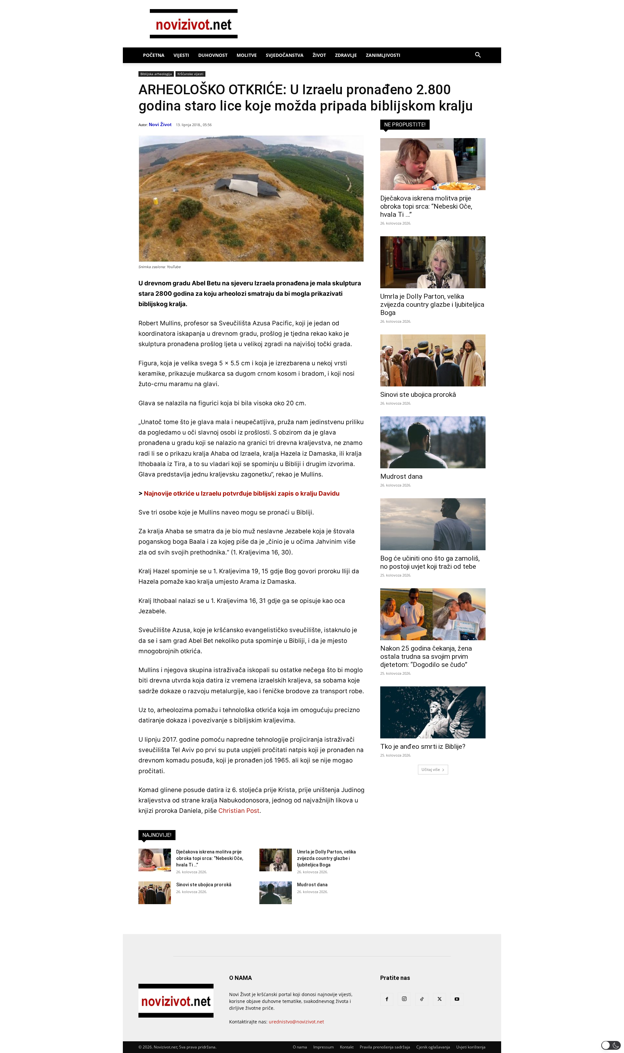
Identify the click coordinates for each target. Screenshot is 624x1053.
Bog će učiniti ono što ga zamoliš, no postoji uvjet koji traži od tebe (430, 562)
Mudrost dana (312, 884)
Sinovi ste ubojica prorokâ (203, 884)
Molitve (247, 55)
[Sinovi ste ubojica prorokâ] (154, 892)
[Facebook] (386, 999)
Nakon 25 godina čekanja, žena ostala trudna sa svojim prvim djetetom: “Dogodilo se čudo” (426, 656)
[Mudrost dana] (275, 892)
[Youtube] (456, 999)
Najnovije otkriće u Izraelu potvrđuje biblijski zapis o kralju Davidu (242, 493)
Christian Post (238, 810)
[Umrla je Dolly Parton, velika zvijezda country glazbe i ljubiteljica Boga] (275, 860)
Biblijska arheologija (156, 74)
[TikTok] (421, 999)
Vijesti (181, 55)
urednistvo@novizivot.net (296, 1022)
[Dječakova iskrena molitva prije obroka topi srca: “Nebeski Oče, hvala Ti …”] (154, 860)
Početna (153, 55)
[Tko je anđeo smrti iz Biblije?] (433, 712)
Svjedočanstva (285, 55)
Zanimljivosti (383, 55)
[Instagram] (404, 999)
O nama (300, 1047)
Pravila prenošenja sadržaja (385, 1047)
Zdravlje (346, 55)
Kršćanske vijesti (190, 74)
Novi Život (160, 124)
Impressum (323, 1047)
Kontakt (347, 1047)
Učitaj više (431, 769)
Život (319, 55)
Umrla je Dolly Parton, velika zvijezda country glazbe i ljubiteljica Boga (326, 858)
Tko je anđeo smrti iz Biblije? (422, 746)
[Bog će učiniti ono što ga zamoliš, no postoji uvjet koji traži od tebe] (433, 524)
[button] (478, 56)
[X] (439, 999)
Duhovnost (213, 55)
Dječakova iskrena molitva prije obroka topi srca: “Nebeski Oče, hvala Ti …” (209, 858)
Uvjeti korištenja (471, 1047)
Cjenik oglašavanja (433, 1047)
